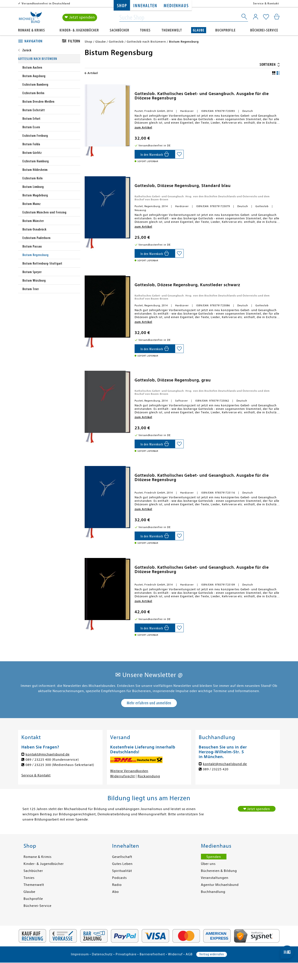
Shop (122, 6)
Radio (117, 885)
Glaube (198, 30)
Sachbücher (119, 30)
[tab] (35, 41)
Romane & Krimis (31, 30)
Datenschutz (102, 954)
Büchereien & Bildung (219, 871)
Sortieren (268, 64)
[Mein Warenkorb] (277, 16)
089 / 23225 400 (38, 760)
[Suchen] (244, 17)
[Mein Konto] (255, 16)
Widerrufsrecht (122, 776)
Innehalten (145, 6)
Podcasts (119, 878)
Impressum (80, 954)
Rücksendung (149, 776)
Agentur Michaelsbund (220, 885)
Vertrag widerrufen (211, 954)
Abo (115, 892)
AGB (189, 954)
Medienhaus (176, 6)
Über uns (208, 864)
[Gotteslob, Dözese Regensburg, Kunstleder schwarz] (107, 313)
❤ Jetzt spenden (80, 17)
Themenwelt (172, 30)
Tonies (145, 30)
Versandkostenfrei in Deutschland (46, 3)
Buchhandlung (213, 892)
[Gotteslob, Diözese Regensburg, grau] (107, 408)
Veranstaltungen (214, 878)
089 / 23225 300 (38, 765)
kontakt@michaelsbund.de (48, 754)
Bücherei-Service (264, 30)
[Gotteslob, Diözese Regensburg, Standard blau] (107, 213)
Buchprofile (225, 30)
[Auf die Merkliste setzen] (179, 154)
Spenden (213, 857)
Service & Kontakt (266, 3)
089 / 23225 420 (215, 769)
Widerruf (175, 954)
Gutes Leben (122, 864)
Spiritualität (122, 871)
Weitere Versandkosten (129, 771)
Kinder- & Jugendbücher (79, 30)
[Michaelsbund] (30, 18)
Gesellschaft (122, 857)
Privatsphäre (126, 954)
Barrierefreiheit (152, 954)
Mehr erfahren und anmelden (149, 702)
